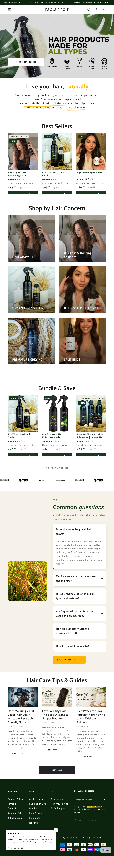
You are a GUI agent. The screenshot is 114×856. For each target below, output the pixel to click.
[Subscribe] (104, 799)
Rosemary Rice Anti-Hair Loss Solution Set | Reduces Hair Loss (90, 436)
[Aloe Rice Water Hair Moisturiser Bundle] (57, 413)
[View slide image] (57, 46)
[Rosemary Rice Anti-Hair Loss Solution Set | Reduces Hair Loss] (91, 413)
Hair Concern (36, 813)
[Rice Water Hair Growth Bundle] (57, 151)
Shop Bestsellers (26, 62)
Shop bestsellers (67, 659)
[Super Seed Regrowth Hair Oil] (91, 151)
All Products (36, 799)
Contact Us (57, 799)
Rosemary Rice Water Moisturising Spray (18, 174)
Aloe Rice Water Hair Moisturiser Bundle (52, 436)
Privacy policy (49, 842)
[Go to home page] (57, 9)
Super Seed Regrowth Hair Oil (91, 172)
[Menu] (9, 9)
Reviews (33, 822)
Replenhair (20, 837)
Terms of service (18, 845)
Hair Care (34, 818)
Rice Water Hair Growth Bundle (53, 174)
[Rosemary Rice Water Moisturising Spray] (23, 151)
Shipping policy (35, 845)
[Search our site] (89, 9)
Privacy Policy (15, 799)
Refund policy (34, 842)
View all (57, 770)
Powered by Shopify (16, 842)
